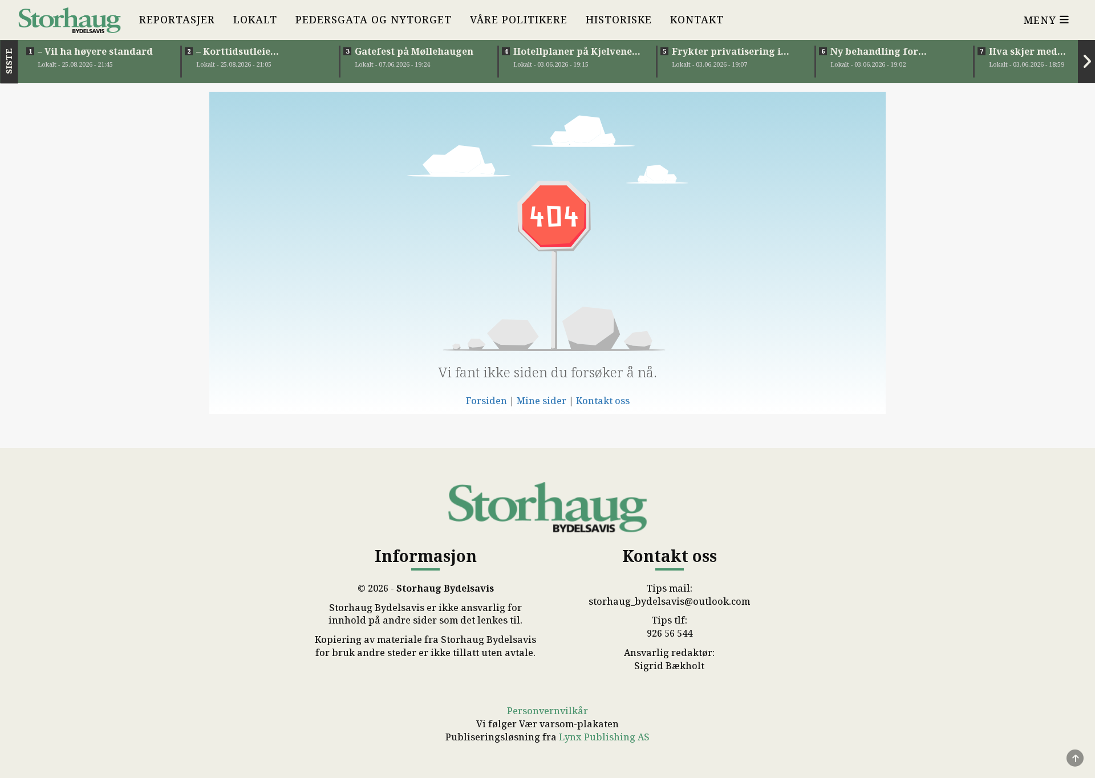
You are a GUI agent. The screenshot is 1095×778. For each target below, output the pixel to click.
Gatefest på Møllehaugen (414, 51)
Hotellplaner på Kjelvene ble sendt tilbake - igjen (572, 51)
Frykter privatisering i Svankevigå (726, 51)
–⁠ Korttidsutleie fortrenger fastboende (250, 51)
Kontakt (697, 19)
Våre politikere (518, 19)
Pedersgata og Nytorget (373, 19)
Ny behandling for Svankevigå (874, 51)
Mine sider (541, 400)
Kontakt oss (603, 400)
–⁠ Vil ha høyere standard (95, 51)
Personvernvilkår (547, 710)
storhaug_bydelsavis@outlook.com (669, 601)
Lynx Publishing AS (604, 737)
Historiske (619, 19)
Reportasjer (177, 19)
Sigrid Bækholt (669, 665)
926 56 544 (669, 633)
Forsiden (486, 400)
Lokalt (255, 19)
